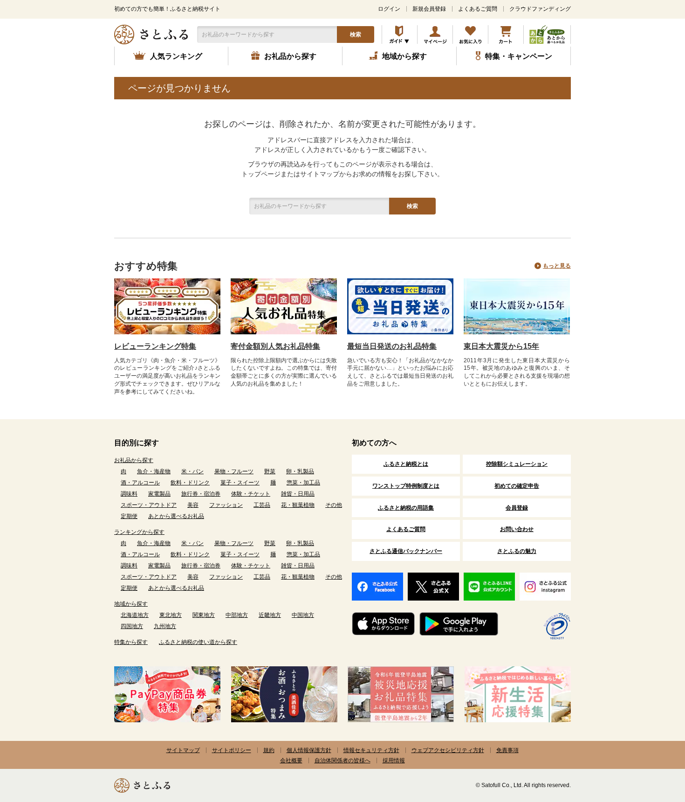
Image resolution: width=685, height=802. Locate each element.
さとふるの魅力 (516, 551)
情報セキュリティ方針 (371, 750)
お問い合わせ (517, 529)
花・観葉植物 (298, 505)
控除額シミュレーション (517, 464)
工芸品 (261, 505)
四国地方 (132, 626)
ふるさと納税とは (406, 464)
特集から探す (131, 642)
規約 (268, 750)
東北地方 (170, 615)
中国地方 (303, 615)
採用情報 (394, 760)
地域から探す (131, 604)
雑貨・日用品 (298, 494)
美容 (193, 505)
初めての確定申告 (516, 486)
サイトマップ (183, 750)
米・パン (192, 471)
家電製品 (159, 494)
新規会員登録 (429, 9)
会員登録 (517, 508)
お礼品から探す (133, 460)
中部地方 (237, 615)
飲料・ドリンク (190, 482)
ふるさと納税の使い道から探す (198, 642)
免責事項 (507, 750)
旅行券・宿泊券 (200, 494)
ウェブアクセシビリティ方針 (447, 750)
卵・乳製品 (300, 471)
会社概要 (291, 760)
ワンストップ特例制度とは (405, 486)
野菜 (269, 471)
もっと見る (557, 266)
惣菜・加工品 (303, 482)
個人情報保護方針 (309, 750)
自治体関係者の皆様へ (342, 760)
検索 (355, 34)
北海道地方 (135, 615)
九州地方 (165, 626)
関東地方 (203, 615)
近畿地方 (270, 615)
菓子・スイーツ (240, 482)
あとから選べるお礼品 (176, 516)
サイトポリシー (231, 750)
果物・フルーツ (233, 471)
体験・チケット (250, 494)
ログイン (389, 9)
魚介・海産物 (154, 471)
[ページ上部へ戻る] (652, 741)
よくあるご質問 (477, 9)
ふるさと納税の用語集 (406, 508)
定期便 (129, 516)
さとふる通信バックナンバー (406, 551)
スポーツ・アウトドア (149, 505)
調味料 (129, 494)
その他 (333, 505)
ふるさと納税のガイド (399, 34)
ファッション (226, 505)
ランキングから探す (139, 532)
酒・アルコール (140, 482)
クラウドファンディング (540, 9)
